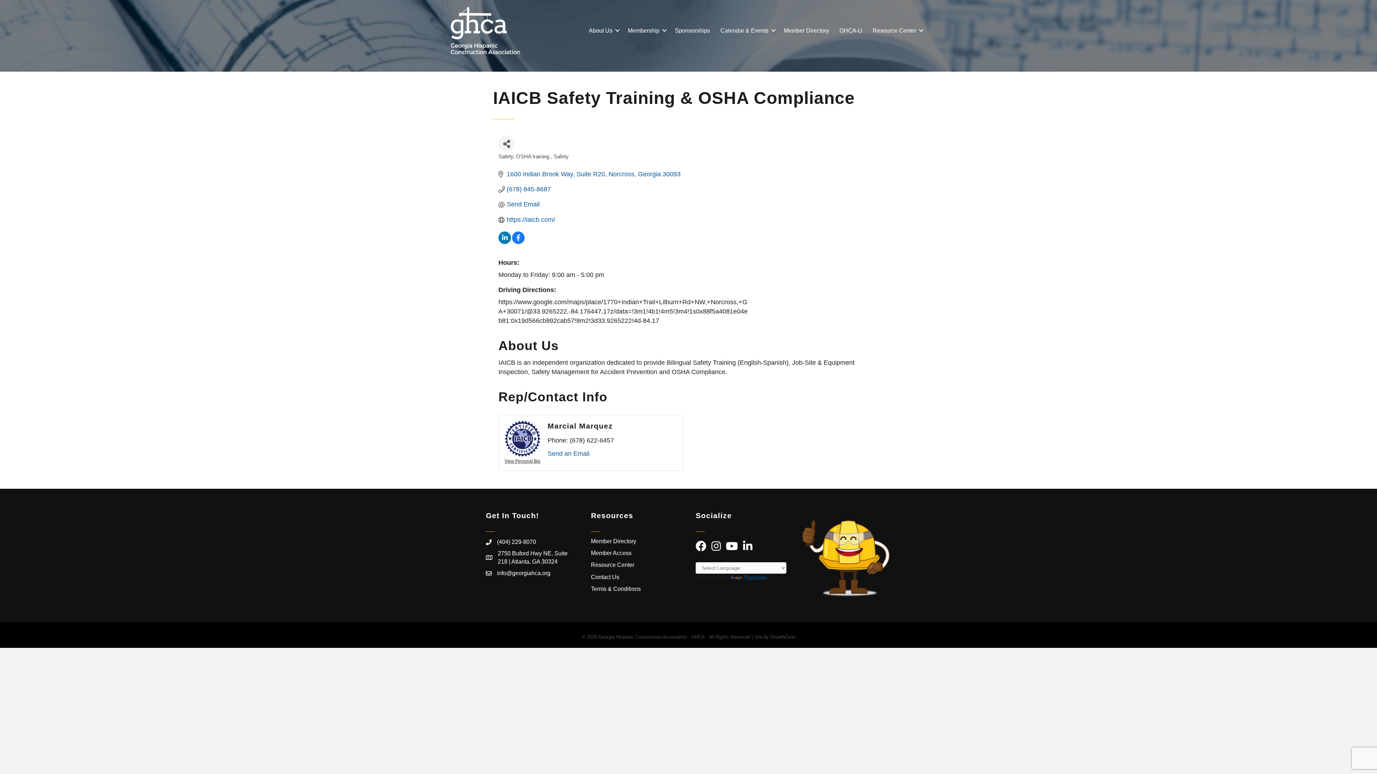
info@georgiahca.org (523, 573)
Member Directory (806, 31)
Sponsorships (692, 31)
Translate (755, 578)
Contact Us (605, 577)
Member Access (611, 553)
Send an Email (569, 453)
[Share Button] (506, 143)
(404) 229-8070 (516, 542)
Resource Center (894, 31)
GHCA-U (850, 31)
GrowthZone (782, 637)
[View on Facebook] (518, 241)
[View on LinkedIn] (504, 241)
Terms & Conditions (616, 589)
